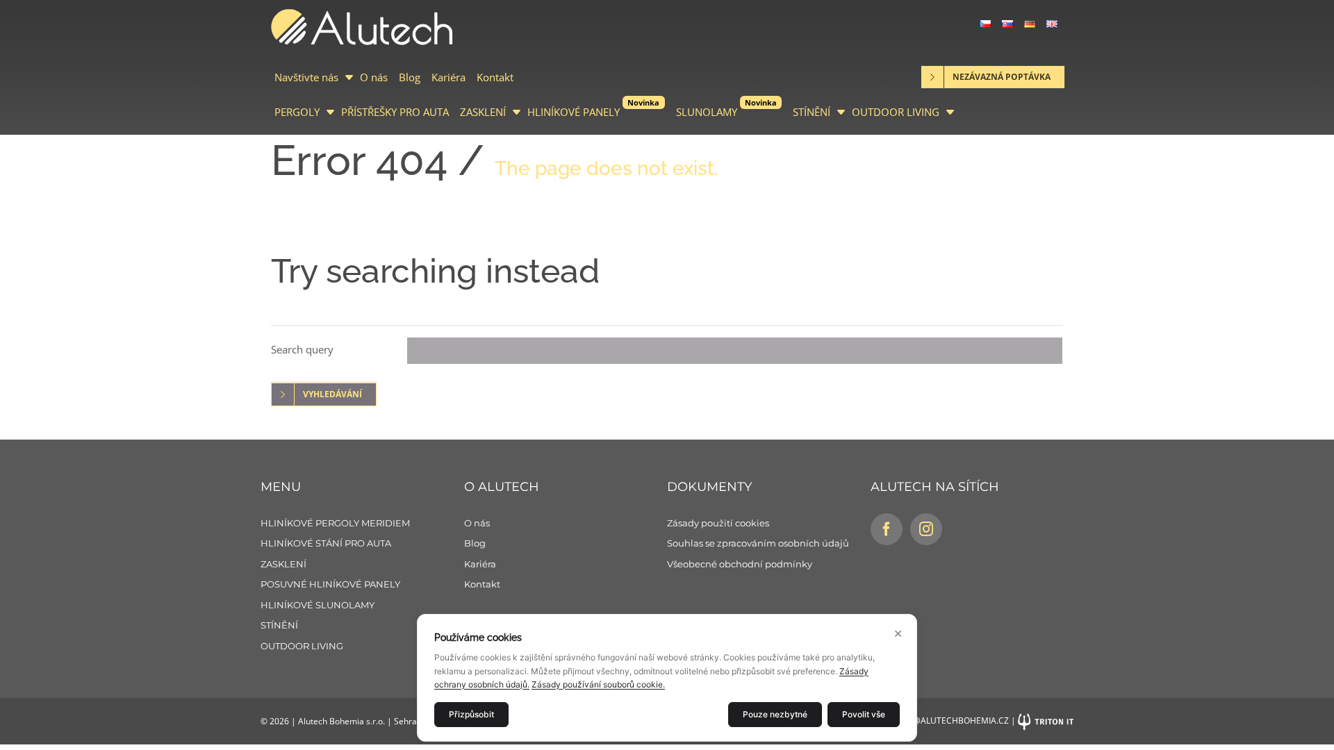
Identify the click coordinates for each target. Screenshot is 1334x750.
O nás (374, 77)
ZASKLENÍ (483, 112)
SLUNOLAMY (726, 108)
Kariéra (448, 77)
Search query (302, 349)
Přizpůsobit (471, 714)
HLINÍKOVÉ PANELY (593, 108)
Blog (409, 77)
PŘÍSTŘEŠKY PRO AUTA (395, 112)
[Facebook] (887, 529)
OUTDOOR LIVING (895, 112)
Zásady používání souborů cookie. (598, 684)
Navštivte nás (306, 77)
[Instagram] (926, 529)
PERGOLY (297, 112)
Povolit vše (863, 714)
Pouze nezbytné (775, 714)
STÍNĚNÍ (811, 112)
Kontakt (495, 77)
